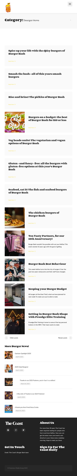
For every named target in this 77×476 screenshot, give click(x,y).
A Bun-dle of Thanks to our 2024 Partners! (30, 394)
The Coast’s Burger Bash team (19, 452)
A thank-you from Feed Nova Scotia (26, 407)
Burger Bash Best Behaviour (47, 264)
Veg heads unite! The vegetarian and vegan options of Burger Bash (36, 141)
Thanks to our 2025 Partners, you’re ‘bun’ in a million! (37, 380)
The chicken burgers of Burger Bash (43, 214)
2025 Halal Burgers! (21, 367)
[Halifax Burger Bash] (8, 7)
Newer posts (62, 338)
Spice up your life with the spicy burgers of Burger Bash (36, 52)
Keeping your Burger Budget (47, 289)
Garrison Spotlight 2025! (23, 353)
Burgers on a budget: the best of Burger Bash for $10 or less (47, 118)
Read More (11, 61)
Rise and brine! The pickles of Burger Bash (36, 97)
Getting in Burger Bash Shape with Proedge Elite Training (48, 315)
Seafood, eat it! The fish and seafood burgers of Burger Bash (37, 191)
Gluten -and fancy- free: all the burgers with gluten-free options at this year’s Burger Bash (37, 166)
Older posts (14, 338)
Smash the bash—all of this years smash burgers (35, 75)
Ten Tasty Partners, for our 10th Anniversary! (46, 237)
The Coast (58, 428)
